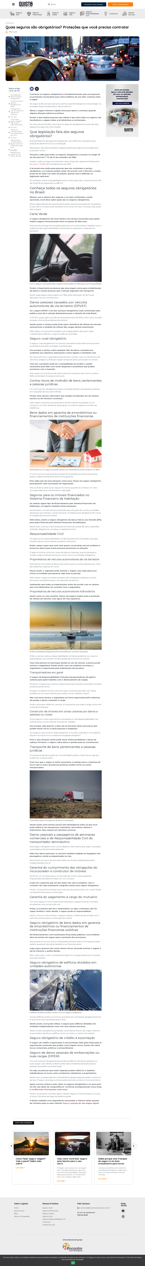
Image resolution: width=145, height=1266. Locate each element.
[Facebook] (32, 89)
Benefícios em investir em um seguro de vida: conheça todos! (16, 155)
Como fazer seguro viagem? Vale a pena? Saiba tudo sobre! (17, 122)
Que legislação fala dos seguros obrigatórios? (16, 96)
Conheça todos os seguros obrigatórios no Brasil (17, 103)
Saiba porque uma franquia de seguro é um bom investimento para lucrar (17, 143)
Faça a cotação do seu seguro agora (80, 1103)
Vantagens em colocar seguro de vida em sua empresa (17, 111)
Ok (73, 1263)
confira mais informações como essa (49, 1089)
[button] (11, 1146)
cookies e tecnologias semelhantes (25, 1257)
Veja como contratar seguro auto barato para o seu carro (17, 132)
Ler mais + (14, 117)
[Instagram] (37, 89)
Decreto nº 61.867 (38, 164)
